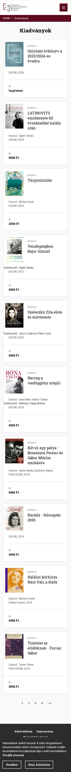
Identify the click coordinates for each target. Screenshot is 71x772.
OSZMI (6, 18)
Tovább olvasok (13, 755)
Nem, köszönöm (39, 764)
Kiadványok (22, 18)
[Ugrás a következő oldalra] (49, 703)
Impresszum (44, 731)
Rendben (12, 764)
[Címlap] (15, 7)
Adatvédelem (23, 731)
